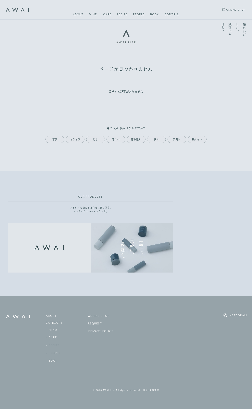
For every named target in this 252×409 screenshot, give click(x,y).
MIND (93, 14)
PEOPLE (139, 14)
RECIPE (122, 14)
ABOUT (78, 14)
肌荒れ (177, 139)
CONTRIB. (172, 14)
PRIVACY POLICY (100, 331)
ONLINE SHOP (236, 9)
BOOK (154, 14)
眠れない (197, 139)
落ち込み (136, 139)
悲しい (116, 139)
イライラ (75, 139)
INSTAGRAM (238, 315)
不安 (54, 139)
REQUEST (95, 323)
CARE (107, 14)
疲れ (156, 139)
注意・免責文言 (151, 390)
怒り (95, 139)
